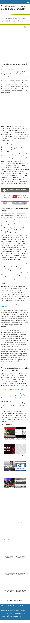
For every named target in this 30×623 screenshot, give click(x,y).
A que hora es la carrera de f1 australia (10, 610)
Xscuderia (4, 2)
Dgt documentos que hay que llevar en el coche (13, 614)
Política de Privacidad (6, 605)
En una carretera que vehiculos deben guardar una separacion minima (14, 616)
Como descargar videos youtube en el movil (13, 611)
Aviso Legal (16, 605)
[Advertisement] (15, 45)
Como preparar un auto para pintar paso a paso (12, 612)
